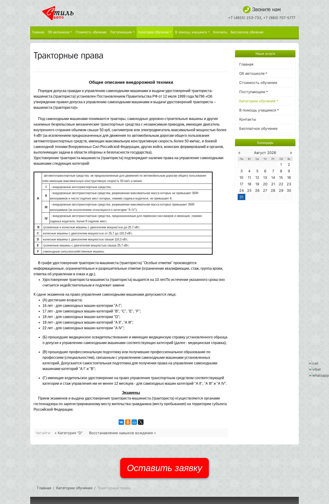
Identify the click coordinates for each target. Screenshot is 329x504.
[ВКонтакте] (121, 422)
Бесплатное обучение (247, 32)
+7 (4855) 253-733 (244, 17)
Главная (38, 32)
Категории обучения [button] (153, 32)
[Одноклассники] (127, 422)
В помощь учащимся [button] (191, 32)
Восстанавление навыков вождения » (122, 433)
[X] (140, 422)
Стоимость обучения (91, 32)
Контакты (220, 32)
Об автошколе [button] (58, 32)
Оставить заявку (164, 468)
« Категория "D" (69, 433)
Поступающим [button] (121, 32)
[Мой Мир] (134, 422)
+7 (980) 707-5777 (279, 17)
